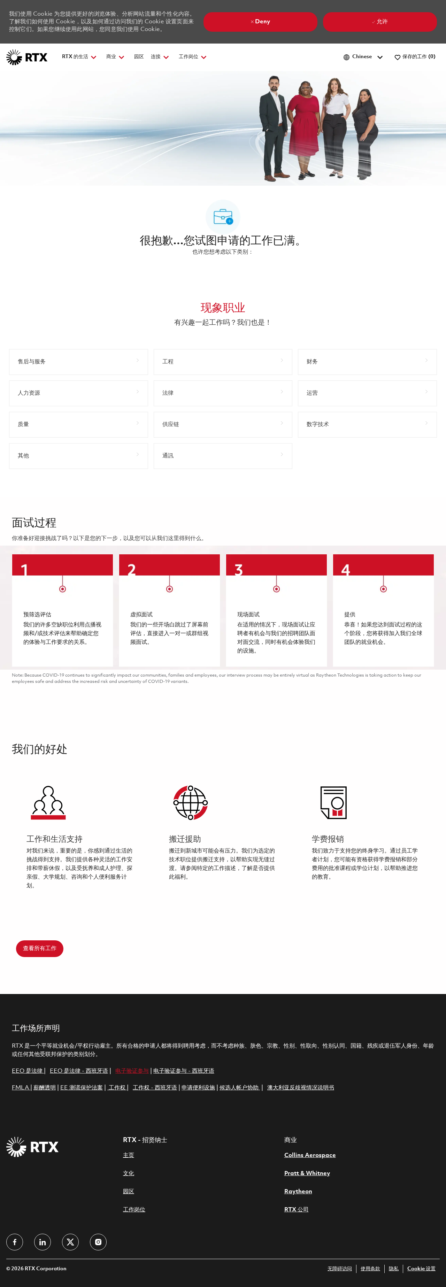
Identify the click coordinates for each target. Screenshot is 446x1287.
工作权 (117, 1088)
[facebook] (14, 1242)
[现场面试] (276, 610)
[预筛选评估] (62, 610)
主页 (128, 1155)
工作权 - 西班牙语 (155, 1088)
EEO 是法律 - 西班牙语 (79, 1071)
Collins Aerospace (310, 1155)
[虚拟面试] (169, 610)
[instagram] (98, 1242)
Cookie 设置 (421, 1269)
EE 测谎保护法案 (81, 1088)
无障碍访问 (340, 1269)
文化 (128, 1174)
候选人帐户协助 (240, 1088)
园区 (139, 57)
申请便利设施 (198, 1088)
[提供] (383, 610)
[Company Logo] (26, 57)
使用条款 (370, 1269)
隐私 (394, 1269)
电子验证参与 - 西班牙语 (183, 1071)
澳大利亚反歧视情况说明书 (300, 1088)
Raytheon (298, 1192)
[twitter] (70, 1242)
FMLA (21, 1088)
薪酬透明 (44, 1088)
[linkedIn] (42, 1242)
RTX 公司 (296, 1210)
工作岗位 (134, 1210)
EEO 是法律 (27, 1071)
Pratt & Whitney (307, 1174)
